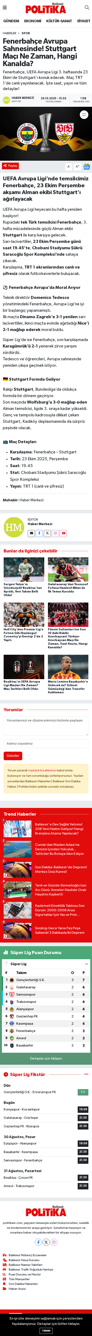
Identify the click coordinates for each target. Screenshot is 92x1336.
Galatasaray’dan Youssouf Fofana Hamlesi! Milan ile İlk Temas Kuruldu (68, 588)
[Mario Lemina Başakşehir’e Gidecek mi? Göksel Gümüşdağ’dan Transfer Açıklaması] (68, 667)
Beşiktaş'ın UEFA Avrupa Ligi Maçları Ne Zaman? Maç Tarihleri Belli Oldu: (22, 685)
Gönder (13, 756)
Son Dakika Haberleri (23, 1284)
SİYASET (84, 21)
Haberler (9, 33)
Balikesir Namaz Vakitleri (25, 1264)
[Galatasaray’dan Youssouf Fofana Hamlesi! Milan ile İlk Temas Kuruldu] (68, 569)
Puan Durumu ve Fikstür (25, 1274)
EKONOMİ (32, 21)
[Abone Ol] (86, 167)
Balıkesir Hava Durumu (24, 1260)
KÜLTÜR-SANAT (59, 21)
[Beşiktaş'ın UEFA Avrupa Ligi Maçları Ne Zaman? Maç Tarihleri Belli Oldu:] (24, 667)
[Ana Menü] (5, 8)
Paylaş (12, 165)
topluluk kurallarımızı (42, 770)
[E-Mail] (31, 533)
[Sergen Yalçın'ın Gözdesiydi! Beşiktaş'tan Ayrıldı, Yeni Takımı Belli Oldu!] (24, 569)
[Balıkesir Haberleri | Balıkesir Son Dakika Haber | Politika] (45, 7)
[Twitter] (47, 533)
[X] (46, 1242)
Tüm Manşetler (19, 1279)
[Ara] (87, 8)
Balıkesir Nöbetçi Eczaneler (28, 1255)
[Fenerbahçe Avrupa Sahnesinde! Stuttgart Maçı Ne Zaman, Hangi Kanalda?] (46, 134)
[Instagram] (55, 533)
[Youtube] (63, 533)
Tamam (46, 1331)
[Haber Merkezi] (14, 527)
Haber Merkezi (40, 524)
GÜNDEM (11, 21)
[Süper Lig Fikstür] (86, 1074)
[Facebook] (39, 533)
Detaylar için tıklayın (46, 1058)
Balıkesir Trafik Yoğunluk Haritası (31, 1269)
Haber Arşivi (17, 1288)
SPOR (26, 33)
